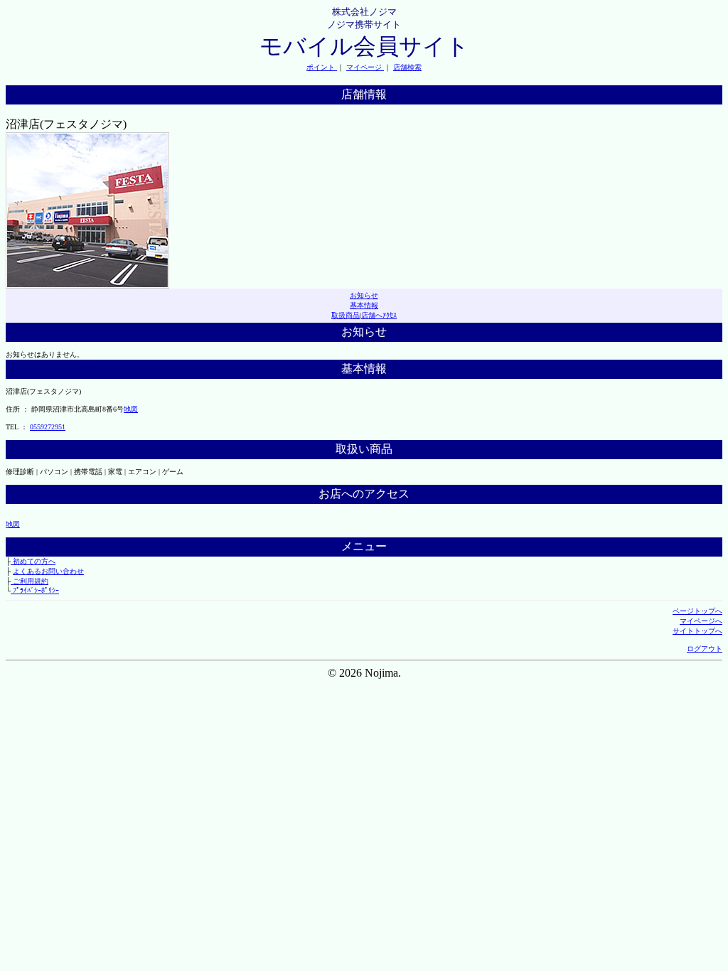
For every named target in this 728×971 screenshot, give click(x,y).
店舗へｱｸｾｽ (379, 315)
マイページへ (701, 621)
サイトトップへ (697, 631)
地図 (131, 409)
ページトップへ (697, 611)
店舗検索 (407, 67)
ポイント (321, 67)
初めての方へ (33, 561)
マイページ (365, 67)
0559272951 (47, 427)
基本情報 (364, 305)
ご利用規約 (29, 581)
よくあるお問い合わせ (48, 571)
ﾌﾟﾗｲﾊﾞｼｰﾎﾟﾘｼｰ (35, 590)
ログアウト (704, 649)
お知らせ (364, 295)
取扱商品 (345, 315)
